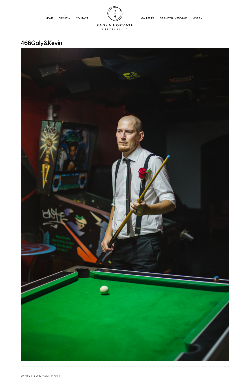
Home (49, 18)
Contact (82, 18)
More (198, 18)
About (64, 18)
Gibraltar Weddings (174, 18)
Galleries (147, 18)
